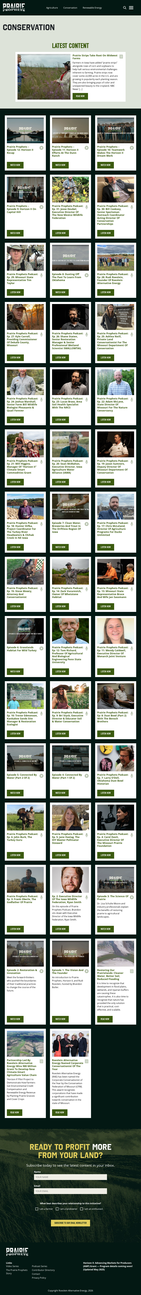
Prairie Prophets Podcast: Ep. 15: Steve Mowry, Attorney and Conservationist (22, 592)
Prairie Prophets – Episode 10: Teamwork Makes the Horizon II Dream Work (111, 151)
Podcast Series (39, 1266)
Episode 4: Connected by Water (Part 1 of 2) (67, 776)
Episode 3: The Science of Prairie (112, 898)
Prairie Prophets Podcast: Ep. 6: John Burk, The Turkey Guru (22, 837)
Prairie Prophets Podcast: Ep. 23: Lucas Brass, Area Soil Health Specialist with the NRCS (67, 403)
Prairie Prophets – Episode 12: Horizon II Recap (20, 149)
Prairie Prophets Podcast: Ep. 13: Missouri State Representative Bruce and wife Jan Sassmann (112, 592)
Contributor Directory (43, 1270)
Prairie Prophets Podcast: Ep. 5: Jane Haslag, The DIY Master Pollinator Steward (67, 838)
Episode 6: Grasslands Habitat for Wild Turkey (21, 649)
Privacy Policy (39, 1277)
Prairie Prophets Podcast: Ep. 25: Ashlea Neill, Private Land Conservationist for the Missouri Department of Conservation (112, 341)
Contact (36, 1273)
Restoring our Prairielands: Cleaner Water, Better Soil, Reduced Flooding (110, 974)
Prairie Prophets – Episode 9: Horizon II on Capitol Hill (21, 209)
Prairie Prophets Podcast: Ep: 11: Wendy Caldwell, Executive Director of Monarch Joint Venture (112, 652)
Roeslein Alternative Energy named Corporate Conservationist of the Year (67, 1064)
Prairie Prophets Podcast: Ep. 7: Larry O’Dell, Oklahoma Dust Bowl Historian (112, 779)
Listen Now (60, 233)
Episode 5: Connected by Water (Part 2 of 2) (22, 776)
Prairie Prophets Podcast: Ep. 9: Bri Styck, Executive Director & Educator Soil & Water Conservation (67, 717)
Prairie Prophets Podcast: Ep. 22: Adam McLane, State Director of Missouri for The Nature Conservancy (112, 404)
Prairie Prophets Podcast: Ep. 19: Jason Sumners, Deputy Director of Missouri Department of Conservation (112, 466)
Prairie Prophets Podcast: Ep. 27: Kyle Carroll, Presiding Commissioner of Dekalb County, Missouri (22, 339)
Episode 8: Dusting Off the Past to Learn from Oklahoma (66, 277)
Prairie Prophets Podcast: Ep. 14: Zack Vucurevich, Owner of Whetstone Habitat (67, 592)
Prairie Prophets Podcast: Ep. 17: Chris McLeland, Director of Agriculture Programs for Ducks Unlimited (112, 528)
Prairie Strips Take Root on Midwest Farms (95, 57)
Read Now (80, 96)
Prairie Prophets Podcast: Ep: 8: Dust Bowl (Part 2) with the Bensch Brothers (112, 717)
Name (37, 1171)
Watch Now (15, 165)
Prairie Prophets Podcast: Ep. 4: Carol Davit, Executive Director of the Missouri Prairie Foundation (112, 839)
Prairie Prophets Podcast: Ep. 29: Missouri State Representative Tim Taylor (22, 278)
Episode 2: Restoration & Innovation (22, 971)
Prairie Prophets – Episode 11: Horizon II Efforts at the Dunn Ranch (65, 151)
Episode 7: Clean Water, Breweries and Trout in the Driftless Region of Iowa (66, 527)
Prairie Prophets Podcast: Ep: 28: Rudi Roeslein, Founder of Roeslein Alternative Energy (112, 278)
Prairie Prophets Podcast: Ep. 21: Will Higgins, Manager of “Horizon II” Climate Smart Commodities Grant (22, 466)
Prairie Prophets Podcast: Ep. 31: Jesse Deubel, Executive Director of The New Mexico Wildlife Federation (67, 211)
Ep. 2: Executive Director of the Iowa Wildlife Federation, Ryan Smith (67, 899)
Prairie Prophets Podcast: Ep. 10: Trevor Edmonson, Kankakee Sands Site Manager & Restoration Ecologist (22, 718)
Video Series (12, 1266)
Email (37, 1185)
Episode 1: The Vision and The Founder (67, 971)
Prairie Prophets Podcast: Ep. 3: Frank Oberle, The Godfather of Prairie (22, 899)
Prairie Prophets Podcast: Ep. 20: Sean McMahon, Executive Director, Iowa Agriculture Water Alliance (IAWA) (67, 466)
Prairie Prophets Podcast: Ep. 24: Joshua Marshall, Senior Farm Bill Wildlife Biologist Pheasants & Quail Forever (22, 404)
